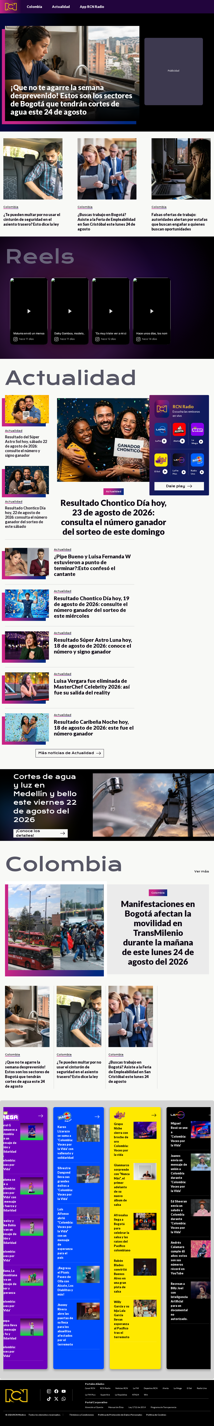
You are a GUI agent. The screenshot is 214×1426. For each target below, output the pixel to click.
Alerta (166, 1388)
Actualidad (61, 7)
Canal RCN (90, 1388)
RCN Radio (105, 1388)
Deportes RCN (151, 1388)
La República (121, 1394)
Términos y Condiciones (81, 1414)
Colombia (34, 7)
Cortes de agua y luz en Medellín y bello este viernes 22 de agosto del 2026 (45, 798)
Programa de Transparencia (163, 1407)
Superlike (105, 1394)
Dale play (175, 486)
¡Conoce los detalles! (28, 833)
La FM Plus (90, 1394)
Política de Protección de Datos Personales (120, 1414)
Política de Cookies (156, 1414)
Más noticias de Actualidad (66, 753)
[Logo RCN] (16, 1395)
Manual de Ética (116, 1407)
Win (146, 1394)
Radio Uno (202, 1388)
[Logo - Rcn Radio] (11, 6)
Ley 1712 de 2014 (137, 1407)
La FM (136, 1388)
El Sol (189, 1388)
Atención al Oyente (94, 1407)
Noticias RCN (121, 1388)
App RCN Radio (92, 7)
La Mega (178, 1388)
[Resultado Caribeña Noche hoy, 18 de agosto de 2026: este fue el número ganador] (27, 727)
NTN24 (135, 1394)
